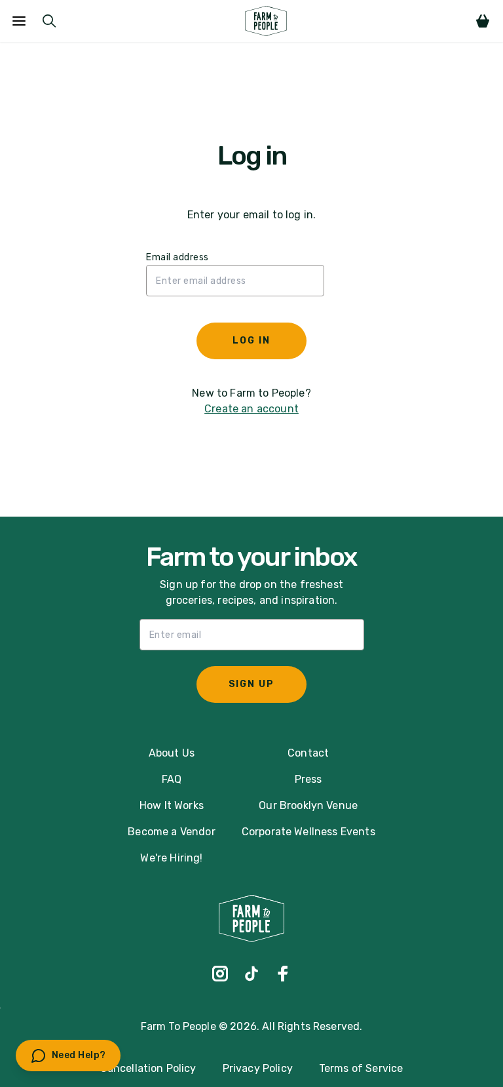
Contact (308, 753)
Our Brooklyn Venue (308, 805)
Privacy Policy (258, 1068)
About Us (172, 753)
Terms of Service (361, 1068)
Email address (177, 257)
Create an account (251, 409)
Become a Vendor (171, 831)
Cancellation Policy (148, 1068)
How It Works (172, 805)
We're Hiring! (171, 858)
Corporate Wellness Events (308, 831)
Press (308, 779)
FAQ (171, 779)
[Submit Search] (49, 21)
